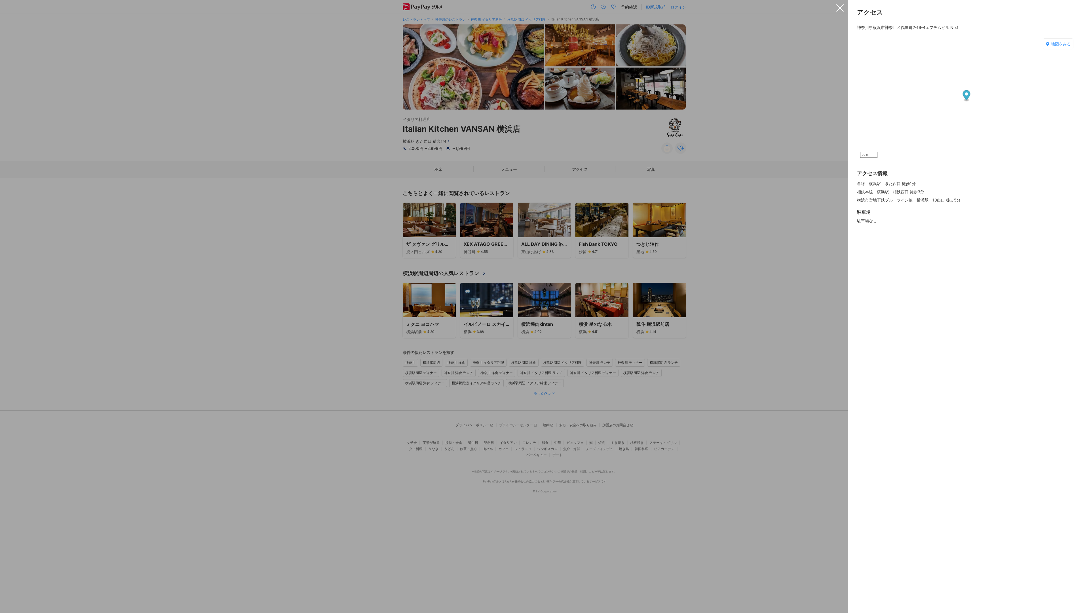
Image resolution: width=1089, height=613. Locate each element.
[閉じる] (840, 8)
